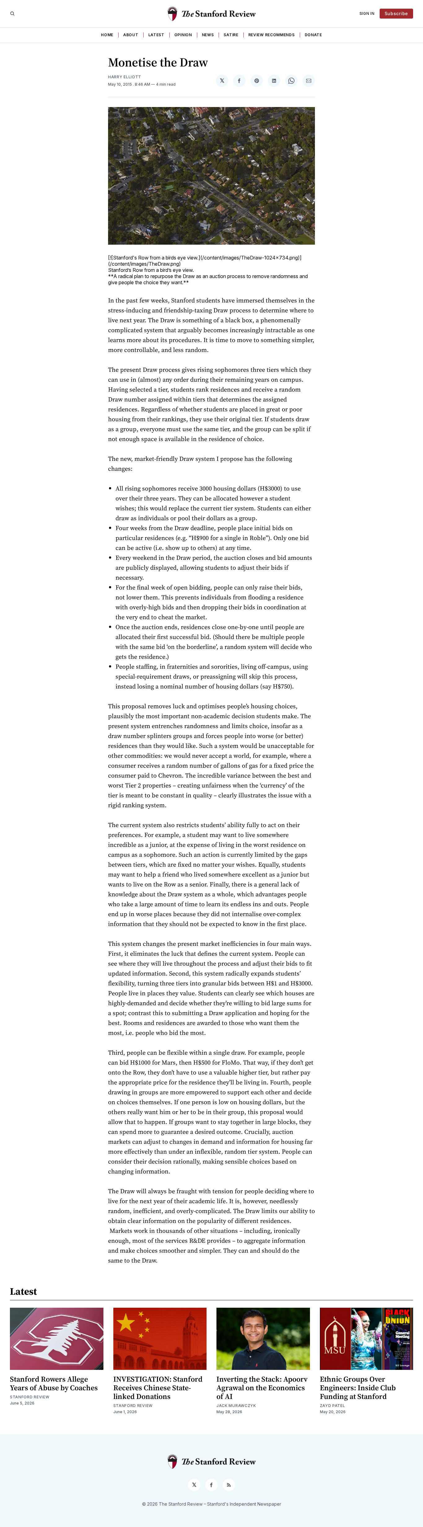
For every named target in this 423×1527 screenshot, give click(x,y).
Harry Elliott (124, 77)
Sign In (367, 13)
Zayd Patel (332, 1405)
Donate (313, 34)
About (130, 34)
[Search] (12, 13)
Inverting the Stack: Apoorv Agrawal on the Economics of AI (261, 1387)
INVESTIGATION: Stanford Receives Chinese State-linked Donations (158, 1387)
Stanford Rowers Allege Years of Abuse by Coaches (54, 1383)
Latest (156, 34)
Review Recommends (271, 34)
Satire (231, 34)
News (208, 34)
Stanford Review (30, 1397)
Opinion (183, 34)
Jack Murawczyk (236, 1405)
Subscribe (396, 13)
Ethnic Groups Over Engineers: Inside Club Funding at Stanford (358, 1387)
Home (107, 34)
